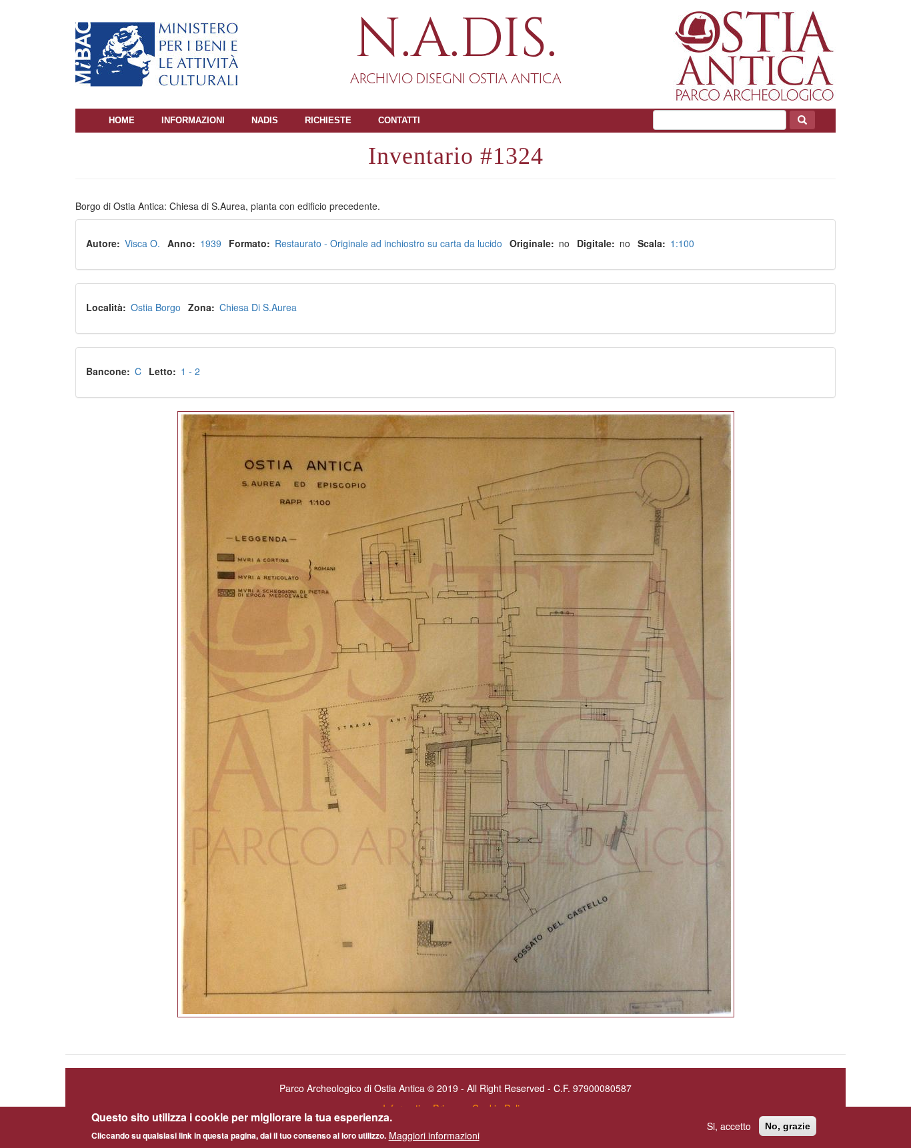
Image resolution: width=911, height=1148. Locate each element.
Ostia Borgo (156, 307)
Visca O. (142, 243)
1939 (210, 243)
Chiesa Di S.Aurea (258, 307)
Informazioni (193, 120)
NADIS (264, 120)
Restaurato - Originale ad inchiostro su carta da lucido (388, 243)
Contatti (399, 120)
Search (802, 120)
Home (122, 120)
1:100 (682, 243)
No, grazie (787, 1126)
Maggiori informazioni (434, 1134)
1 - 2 (190, 371)
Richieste (328, 120)
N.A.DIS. (456, 40)
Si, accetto (729, 1126)
